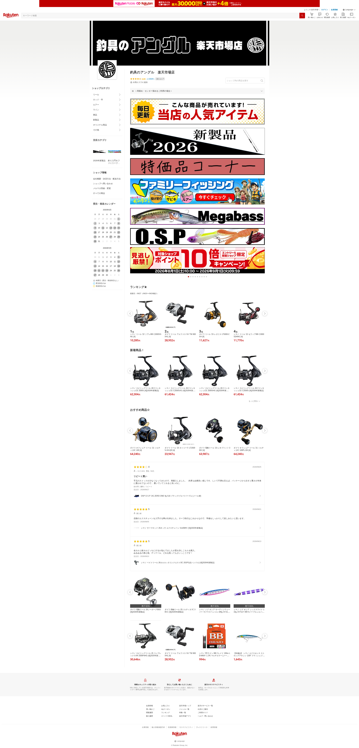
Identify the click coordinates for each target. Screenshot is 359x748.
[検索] (302, 15)
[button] (349, 9)
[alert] (197, 91)
